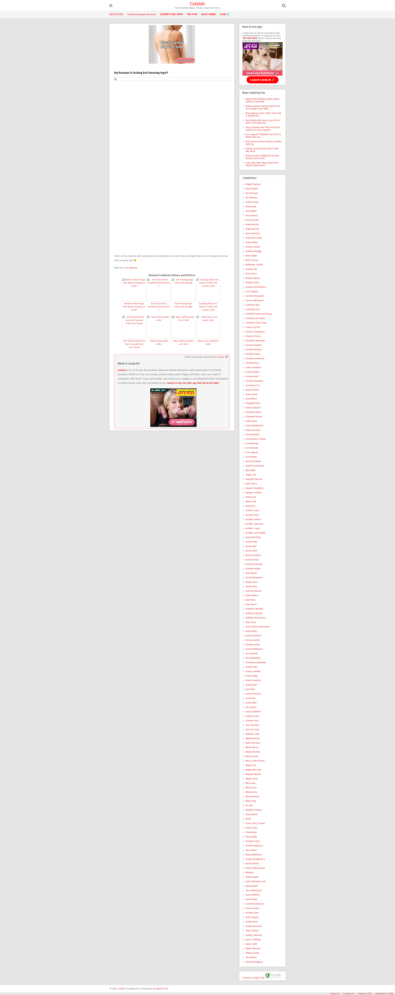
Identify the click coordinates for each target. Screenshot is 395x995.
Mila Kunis (250, 783)
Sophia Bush (251, 921)
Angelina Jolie (252, 224)
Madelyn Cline (252, 734)
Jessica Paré (251, 550)
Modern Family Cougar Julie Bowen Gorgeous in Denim (134, 306)
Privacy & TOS (364, 993)
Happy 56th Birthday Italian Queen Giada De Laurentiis (262, 100)
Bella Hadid (251, 255)
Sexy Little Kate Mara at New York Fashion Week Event (262, 164)
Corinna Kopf (251, 376)
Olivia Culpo (251, 828)
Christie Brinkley (253, 349)
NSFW (248, 819)
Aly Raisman (131, 267)
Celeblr (197, 4)
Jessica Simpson (253, 555)
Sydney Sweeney (253, 935)
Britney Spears (252, 278)
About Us (335, 993)
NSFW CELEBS (116, 14)
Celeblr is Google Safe (253, 977)
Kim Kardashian (253, 658)
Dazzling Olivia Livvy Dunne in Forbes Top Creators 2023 (208, 306)
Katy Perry (250, 622)
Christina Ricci (252, 363)
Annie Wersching (253, 238)
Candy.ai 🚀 (222, 357)
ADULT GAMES (208, 14)
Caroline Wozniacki (254, 296)
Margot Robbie (252, 752)
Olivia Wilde (251, 836)
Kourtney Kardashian (255, 662)
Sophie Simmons (253, 926)
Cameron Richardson (255, 287)
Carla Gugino (251, 291)
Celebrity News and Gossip (258, 314)
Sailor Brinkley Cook (255, 881)
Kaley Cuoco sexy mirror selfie (208, 342)
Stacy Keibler (252, 930)
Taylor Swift (251, 944)
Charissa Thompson (255, 331)
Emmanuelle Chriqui (255, 439)
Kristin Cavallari (253, 680)
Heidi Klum (250, 497)
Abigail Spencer (253, 184)
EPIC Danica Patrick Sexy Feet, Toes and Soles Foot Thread (134, 344)
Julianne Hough (252, 568)
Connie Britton (252, 372)
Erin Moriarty (251, 448)
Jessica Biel (251, 546)
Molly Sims (250, 801)
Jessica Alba (251, 541)
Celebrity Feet (252, 309)
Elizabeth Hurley (253, 416)
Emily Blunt (251, 421)
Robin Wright (251, 877)
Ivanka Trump (252, 510)
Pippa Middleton (253, 854)
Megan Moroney (253, 769)
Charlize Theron (253, 336)
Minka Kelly (251, 792)
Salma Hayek (251, 886)
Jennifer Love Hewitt (255, 533)
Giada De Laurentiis (254, 466)
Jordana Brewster (254, 564)
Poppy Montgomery (255, 859)
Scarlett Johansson (254, 904)
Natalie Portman (253, 810)
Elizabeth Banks (253, 412)
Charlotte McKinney (255, 340)
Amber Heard (252, 202)
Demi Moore (251, 398)
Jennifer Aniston (253, 519)
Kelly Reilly (251, 631)
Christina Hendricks (254, 358)
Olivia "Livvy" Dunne (255, 823)
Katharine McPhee (254, 609)
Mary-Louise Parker (255, 761)
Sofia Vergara (252, 917)
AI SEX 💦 (224, 14)
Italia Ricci (250, 506)
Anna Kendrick (252, 233)
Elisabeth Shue (252, 403)
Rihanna (249, 872)
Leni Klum (250, 698)
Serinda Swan (252, 912)
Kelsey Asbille (252, 640)
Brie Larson (251, 273)
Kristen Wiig (251, 676)
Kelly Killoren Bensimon (257, 626)
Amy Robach (251, 215)
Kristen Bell (251, 667)
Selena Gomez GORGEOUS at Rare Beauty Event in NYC (262, 157)
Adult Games (251, 188)
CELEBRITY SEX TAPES (171, 14)
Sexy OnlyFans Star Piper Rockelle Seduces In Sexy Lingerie (262, 128)
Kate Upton (251, 604)
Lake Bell (250, 689)
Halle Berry (251, 483)
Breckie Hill (251, 269)
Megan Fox (250, 765)
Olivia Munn (251, 832)
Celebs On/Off (252, 327)
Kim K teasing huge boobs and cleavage (183, 305)
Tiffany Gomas (252, 953)
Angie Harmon (252, 229)
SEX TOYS (192, 14)
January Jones (252, 515)
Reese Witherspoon (255, 868)
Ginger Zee (250, 474)
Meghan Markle (253, 774)
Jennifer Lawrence (254, 524)
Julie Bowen (251, 573)
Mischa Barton (252, 796)
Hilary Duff (250, 501)
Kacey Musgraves (254, 577)
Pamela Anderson (254, 845)
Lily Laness (250, 707)
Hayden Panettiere (254, 488)
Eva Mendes (251, 457)
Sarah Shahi (251, 899)
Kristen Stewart (253, 671)
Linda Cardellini (253, 711)
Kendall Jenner (252, 644)
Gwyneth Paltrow (253, 479)
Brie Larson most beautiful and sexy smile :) (159, 306)
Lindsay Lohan (252, 716)
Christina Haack (252, 354)
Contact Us (348, 993)
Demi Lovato (251, 394)
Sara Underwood (253, 890)
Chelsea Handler (253, 345)
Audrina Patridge (253, 251)
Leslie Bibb (251, 702)
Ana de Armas (252, 220)
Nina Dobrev (251, 814)
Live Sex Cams (252, 729)
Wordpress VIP (160, 988)
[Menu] (110, 5)
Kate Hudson (251, 595)
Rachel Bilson (252, 863)
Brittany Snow (252, 282)
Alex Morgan (251, 193)
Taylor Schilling (253, 939)
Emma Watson (252, 434)
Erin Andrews (251, 443)
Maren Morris (252, 747)
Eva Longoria (251, 452)
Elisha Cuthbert (253, 407)
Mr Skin (249, 805)
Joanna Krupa (252, 559)
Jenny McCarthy (253, 537)
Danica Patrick (252, 390)
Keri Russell (251, 653)
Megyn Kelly (251, 778)
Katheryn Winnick (254, 613)
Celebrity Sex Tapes (255, 318)
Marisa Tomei (251, 756)
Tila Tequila (250, 957)
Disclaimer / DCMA (384, 993)
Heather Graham (253, 492)
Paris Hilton (251, 850)
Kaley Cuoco (251, 582)
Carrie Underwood (254, 300)
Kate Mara (250, 600)
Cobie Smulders (253, 367)
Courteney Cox (252, 385)
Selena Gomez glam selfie (159, 342)
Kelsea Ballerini (253, 635)
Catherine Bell (252, 305)
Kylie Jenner (251, 685)
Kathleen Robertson (255, 617)
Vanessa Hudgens (254, 962)
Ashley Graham (252, 247)
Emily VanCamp (252, 430)
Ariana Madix (251, 242)
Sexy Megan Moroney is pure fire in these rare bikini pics (262, 121)
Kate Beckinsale (253, 591)
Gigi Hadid (250, 470)
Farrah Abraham (253, 461)
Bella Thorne (251, 260)
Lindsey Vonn (251, 720)
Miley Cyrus (251, 787)
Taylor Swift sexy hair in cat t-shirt (183, 342)
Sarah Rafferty (252, 895)
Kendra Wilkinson (254, 649)
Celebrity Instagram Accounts (141, 14)
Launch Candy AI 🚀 (262, 80)
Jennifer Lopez (252, 528)
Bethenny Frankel (254, 264)
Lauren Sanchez (253, 693)
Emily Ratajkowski (254, 425)
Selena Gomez (252, 908)
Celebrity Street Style (256, 322)
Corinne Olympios (254, 381)
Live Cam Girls (252, 725)
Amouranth (250, 206)
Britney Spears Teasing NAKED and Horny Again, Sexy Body (262, 107)
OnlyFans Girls (252, 841)
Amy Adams (251, 211)
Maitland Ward (252, 738)
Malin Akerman (252, 743)
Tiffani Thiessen (253, 948)
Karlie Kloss (251, 586)
